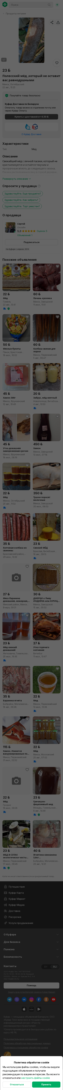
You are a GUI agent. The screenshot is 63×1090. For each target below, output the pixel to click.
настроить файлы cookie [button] (35, 1077)
